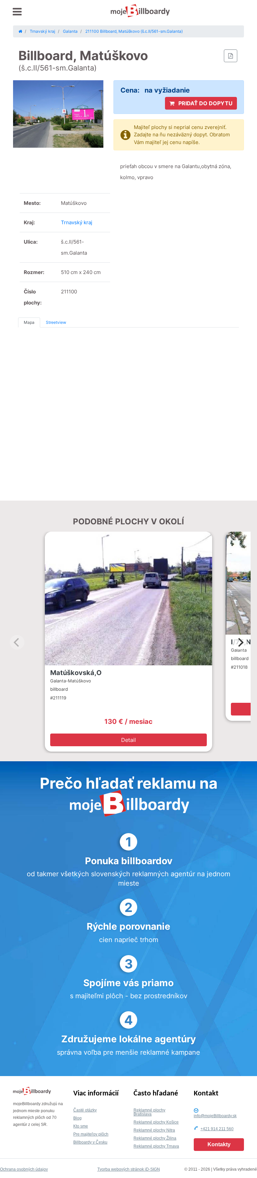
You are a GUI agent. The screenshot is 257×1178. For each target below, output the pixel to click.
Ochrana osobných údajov (24, 1169)
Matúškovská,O (76, 673)
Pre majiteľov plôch (90, 1134)
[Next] (240, 642)
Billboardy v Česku (90, 1142)
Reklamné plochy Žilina (155, 1138)
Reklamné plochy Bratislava (149, 1112)
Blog (77, 1118)
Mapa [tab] (29, 322)
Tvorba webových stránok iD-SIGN (128, 1169)
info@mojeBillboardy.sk (215, 1116)
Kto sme (80, 1126)
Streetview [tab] (56, 322)
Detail (128, 740)
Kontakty (219, 1144)
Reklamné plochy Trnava (156, 1146)
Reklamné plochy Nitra (154, 1130)
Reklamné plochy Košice (156, 1122)
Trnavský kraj (76, 222)
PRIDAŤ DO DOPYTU (205, 103)
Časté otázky (85, 1110)
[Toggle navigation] (17, 12)
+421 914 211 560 (217, 1129)
